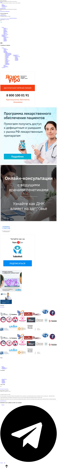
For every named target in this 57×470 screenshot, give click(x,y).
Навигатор (3, 5)
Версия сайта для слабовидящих (5, 11)
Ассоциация (4, 36)
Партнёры (5, 39)
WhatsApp (2, 404)
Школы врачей (7, 55)
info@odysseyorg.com (3, 15)
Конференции (7, 63)
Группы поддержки (8, 54)
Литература (5, 33)
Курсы (6, 58)
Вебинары (6, 61)
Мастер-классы (7, 60)
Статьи (5, 29)
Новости (5, 48)
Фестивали (7, 56)
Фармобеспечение (4, 35)
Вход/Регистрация (3, 8)
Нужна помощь (6, 34)
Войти (1, 2)
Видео (4, 32)
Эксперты (5, 38)
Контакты (16, 60)
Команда (16, 57)
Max (4, 462)
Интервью (5, 30)
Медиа (3, 4)
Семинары (6, 57)
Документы (5, 40)
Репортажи (5, 31)
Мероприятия (6, 52)
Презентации (7, 64)
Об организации (6, 37)
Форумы (6, 62)
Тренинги (6, 59)
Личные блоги (6, 49)
